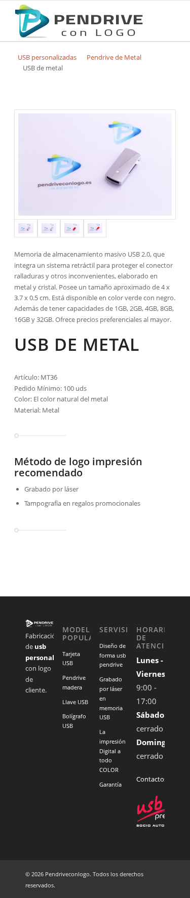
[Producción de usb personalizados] (78, 21)
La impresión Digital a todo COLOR (112, 750)
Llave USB (75, 702)
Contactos (150, 779)
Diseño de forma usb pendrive (112, 655)
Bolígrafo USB (74, 720)
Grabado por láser (51, 489)
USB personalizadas (47, 57)
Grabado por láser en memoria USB (111, 698)
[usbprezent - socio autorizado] (159, 825)
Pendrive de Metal (114, 57)
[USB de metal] (95, 164)
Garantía (110, 784)
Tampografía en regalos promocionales (82, 503)
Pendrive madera (74, 682)
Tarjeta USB (71, 658)
